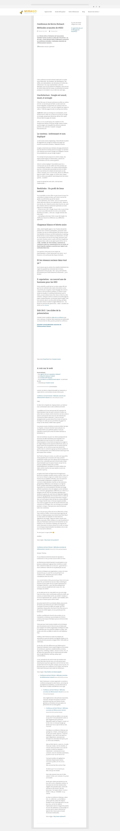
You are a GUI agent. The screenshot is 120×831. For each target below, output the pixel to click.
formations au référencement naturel (50, 379)
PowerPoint (46, 359)
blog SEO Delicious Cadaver (47, 376)
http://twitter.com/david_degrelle (52, 672)
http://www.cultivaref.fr (59, 816)
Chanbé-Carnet (50, 383)
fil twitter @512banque (46, 377)
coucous (46, 305)
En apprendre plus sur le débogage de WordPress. (77, 29)
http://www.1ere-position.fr (51, 540)
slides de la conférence (58, 317)
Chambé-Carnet (56, 359)
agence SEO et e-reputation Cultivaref (50, 374)
